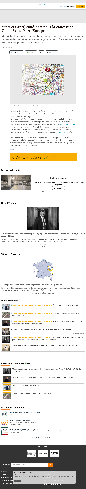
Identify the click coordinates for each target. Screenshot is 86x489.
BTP (41, 52)
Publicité (4, 474)
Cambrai (61, 132)
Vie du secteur (51, 52)
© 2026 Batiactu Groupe (9, 483)
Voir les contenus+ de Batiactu (11, 480)
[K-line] (43, 454)
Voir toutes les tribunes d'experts (43, 293)
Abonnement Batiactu (8, 477)
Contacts (4, 471)
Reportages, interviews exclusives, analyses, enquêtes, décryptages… (35, 157)
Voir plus (43, 244)
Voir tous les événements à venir (43, 437)
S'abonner (80, 6)
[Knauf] (31, 454)
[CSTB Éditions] (54, 454)
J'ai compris (17, 481)
